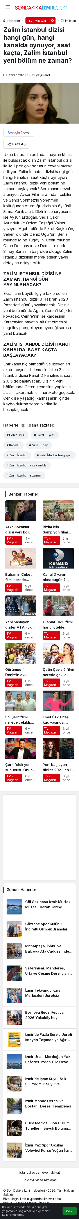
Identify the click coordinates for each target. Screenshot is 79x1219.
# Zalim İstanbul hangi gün (54, 455)
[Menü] (7, 7)
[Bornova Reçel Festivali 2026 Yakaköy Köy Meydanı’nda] (39, 1017)
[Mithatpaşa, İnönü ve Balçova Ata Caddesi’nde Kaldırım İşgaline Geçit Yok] (39, 951)
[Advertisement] (39, 837)
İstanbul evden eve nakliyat (39, 1172)
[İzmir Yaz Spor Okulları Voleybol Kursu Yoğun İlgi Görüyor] (39, 1150)
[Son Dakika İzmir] (41, 6)
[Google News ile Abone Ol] (19, 132)
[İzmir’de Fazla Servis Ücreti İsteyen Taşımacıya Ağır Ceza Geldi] (39, 1040)
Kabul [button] (69, 1211)
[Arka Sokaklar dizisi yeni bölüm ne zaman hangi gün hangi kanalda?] (20, 522)
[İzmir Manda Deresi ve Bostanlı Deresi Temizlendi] (39, 1106)
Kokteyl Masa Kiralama (40, 1180)
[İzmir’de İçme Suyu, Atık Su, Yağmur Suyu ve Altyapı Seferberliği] (39, 1084)
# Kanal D (13, 445)
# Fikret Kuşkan (44, 435)
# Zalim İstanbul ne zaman (24, 475)
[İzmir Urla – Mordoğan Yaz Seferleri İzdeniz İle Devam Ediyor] (39, 1062)
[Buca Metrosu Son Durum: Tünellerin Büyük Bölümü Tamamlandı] (39, 1128)
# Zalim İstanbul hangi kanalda (26, 465)
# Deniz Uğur (15, 435)
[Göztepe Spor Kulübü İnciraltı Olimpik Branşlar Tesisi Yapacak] (39, 929)
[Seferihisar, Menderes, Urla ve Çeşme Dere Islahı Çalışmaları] (39, 973)
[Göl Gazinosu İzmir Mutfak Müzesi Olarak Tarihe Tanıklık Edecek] (39, 907)
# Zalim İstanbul (17, 455)
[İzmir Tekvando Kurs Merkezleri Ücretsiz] (39, 995)
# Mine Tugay (38, 445)
